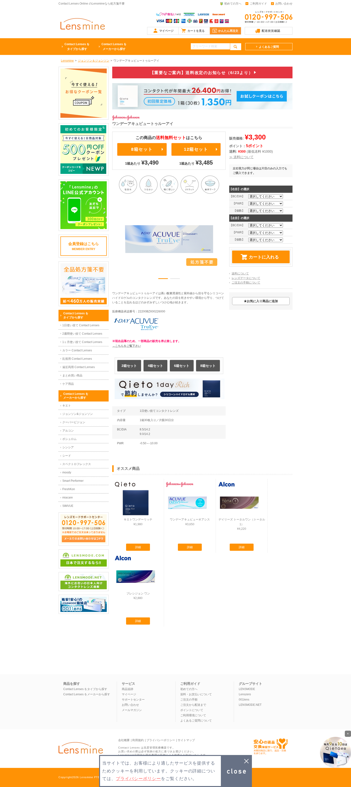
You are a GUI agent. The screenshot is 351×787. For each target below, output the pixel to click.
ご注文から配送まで (193, 705)
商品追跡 (127, 689)
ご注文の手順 (188, 699)
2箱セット (129, 366)
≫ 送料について (241, 157)
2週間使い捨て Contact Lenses (82, 333)
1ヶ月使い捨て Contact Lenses (82, 342)
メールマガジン (132, 710)
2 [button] (175, 279)
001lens (244, 699)
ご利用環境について (193, 715)
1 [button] (163, 279)
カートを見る (196, 30)
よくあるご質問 (269, 46)
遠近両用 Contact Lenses (78, 367)
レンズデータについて (246, 278)
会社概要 (124, 740)
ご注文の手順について (246, 282)
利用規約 (138, 740)
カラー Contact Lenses (77, 350)
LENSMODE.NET (250, 705)
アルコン (68, 430)
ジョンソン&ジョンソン (77, 414)
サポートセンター (133, 699)
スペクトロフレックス (76, 464)
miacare (67, 497)
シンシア (68, 447)
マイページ (166, 30)
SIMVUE (67, 506)
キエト (66, 405)
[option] (169, 239)
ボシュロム (69, 439)
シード (66, 455)
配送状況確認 (271, 30)
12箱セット (196, 149)
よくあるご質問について (196, 720)
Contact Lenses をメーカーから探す (86, 694)
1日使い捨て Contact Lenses (80, 325)
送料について (240, 273)
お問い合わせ (283, 3)
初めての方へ (232, 3)
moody (66, 472)
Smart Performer (73, 480)
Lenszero (245, 694)
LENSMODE (247, 689)
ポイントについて (191, 710)
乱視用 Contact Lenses (77, 358)
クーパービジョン (73, 422)
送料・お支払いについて (196, 694)
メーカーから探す (114, 47)
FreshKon (68, 489)
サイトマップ (186, 740)
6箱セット (181, 366)
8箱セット (142, 149)
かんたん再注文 (228, 30)
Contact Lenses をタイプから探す (85, 689)
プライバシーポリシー (160, 740)
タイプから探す (77, 47)
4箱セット (155, 366)
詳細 (138, 547)
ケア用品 (68, 383)
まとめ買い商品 (72, 375)
